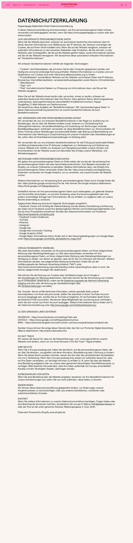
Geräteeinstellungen (31, 286)
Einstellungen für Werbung (35, 278)
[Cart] (126, 5)
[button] (8, 5)
